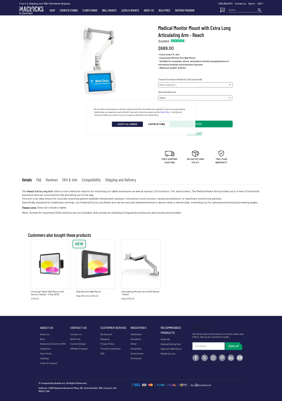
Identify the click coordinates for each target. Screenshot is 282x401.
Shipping (104, 339)
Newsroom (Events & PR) (53, 343)
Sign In (251, 3)
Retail (134, 343)
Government (137, 353)
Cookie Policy (165, 112)
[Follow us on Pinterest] (222, 357)
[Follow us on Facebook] (195, 357)
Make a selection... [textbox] (168, 84)
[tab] (27, 179)
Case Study (46, 353)
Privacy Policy (107, 343)
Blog (42, 339)
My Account (106, 334)
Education (136, 339)
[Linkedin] (231, 357)
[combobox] (246, 10)
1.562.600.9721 (225, 3)
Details (27, 179)
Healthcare (136, 334)
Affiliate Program (79, 348)
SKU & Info (69, 179)
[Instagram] (213, 357)
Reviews (52, 179)
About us (44, 334)
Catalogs (44, 358)
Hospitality (136, 348)
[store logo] (33, 10)
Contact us (75, 334)
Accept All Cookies (127, 124)
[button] (260, 3)
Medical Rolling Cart (171, 344)
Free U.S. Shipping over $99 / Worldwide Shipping (44, 3)
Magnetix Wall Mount (171, 348)
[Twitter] (204, 357)
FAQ (38, 179)
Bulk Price (75, 339)
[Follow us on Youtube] (239, 357)
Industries (45, 348)
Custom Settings (156, 124)
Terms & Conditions (110, 348)
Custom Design (78, 343)
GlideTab (165, 339)
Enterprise (136, 358)
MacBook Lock (168, 353)
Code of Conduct (48, 363)
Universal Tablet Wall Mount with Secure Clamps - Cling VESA (47, 293)
